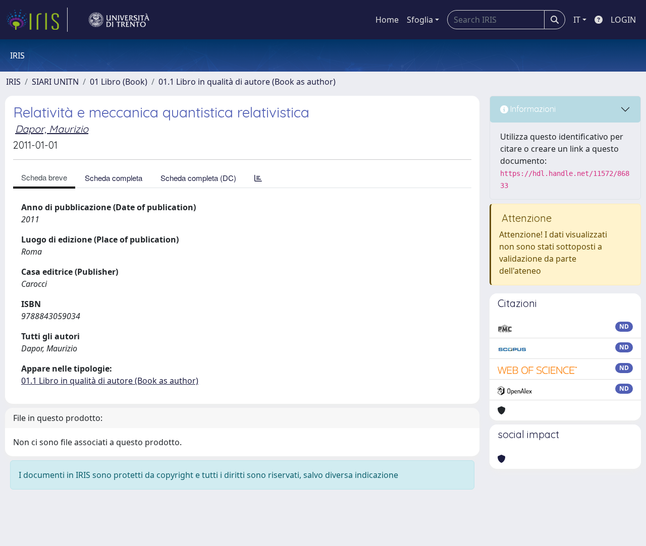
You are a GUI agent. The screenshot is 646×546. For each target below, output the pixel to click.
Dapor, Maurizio (51, 129)
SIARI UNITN (55, 81)
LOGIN (623, 19)
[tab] (258, 178)
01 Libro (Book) (118, 81)
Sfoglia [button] (420, 19)
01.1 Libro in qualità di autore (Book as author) (247, 81)
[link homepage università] (119, 20)
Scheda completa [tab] (113, 177)
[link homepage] (37, 20)
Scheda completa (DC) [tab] (198, 177)
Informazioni (532, 109)
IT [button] (576, 19)
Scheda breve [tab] (44, 177)
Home (387, 19)
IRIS (13, 81)
